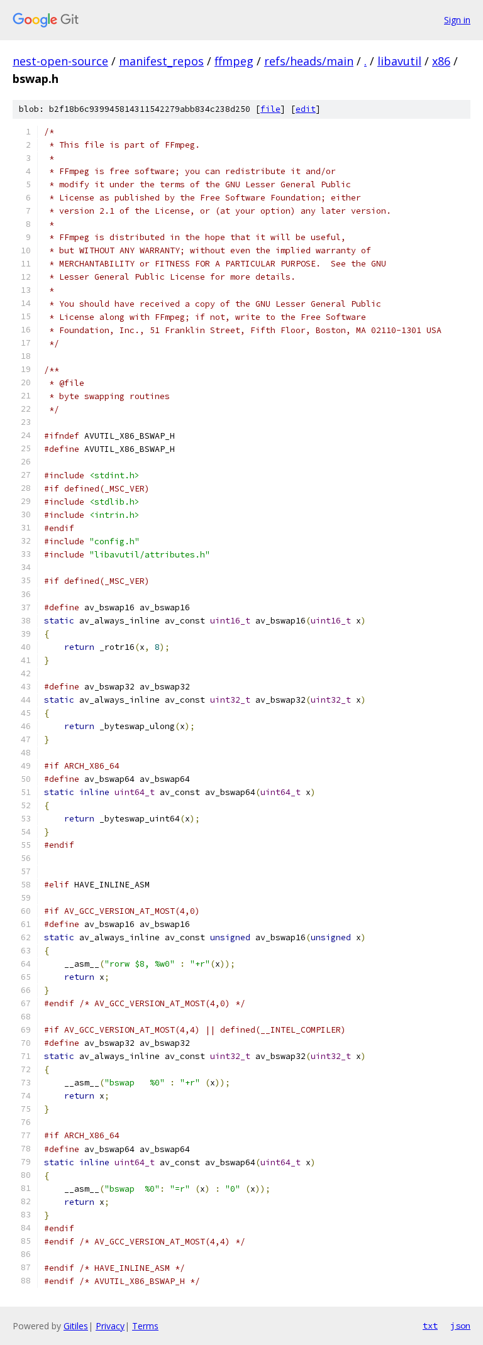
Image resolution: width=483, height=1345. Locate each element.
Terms (145, 1326)
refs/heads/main (308, 61)
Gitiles (76, 1326)
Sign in (457, 20)
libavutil (399, 61)
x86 (441, 61)
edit (306, 109)
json (460, 1325)
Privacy (110, 1326)
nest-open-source (60, 61)
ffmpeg (233, 61)
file (270, 109)
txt (430, 1325)
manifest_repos (161, 61)
